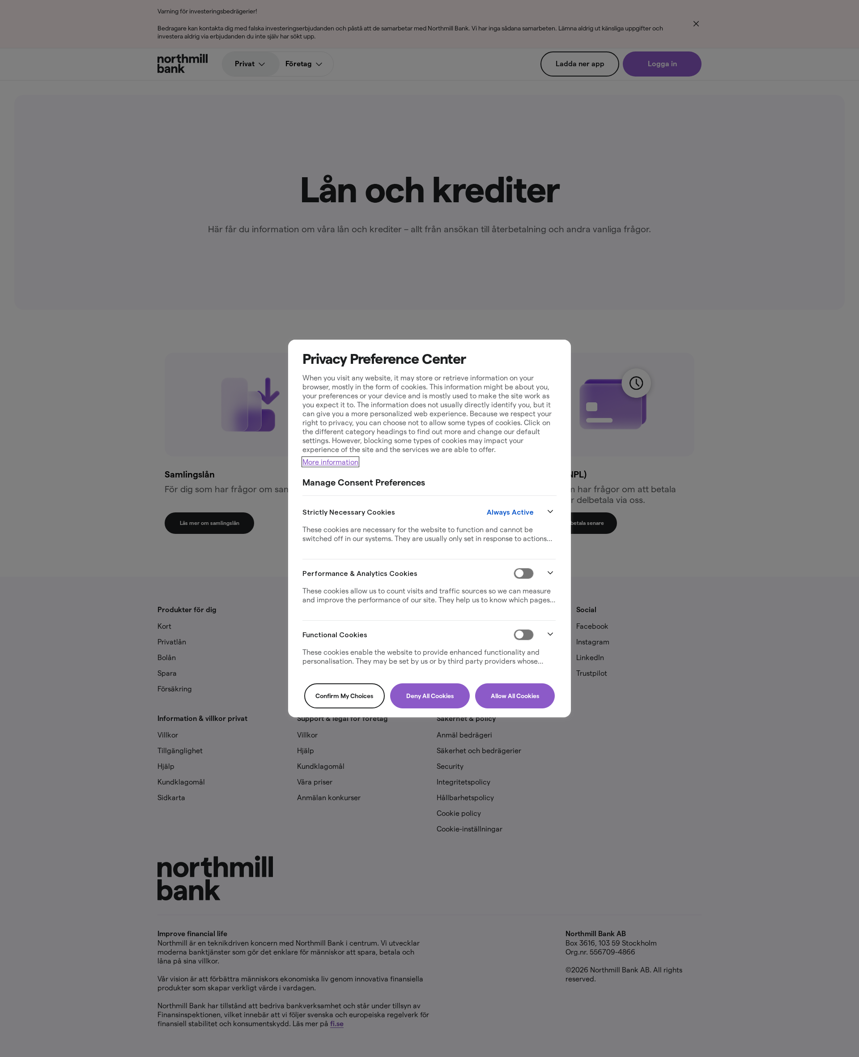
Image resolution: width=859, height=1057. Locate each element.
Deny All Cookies (430, 695)
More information (330, 461)
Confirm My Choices (344, 695)
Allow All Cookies (515, 695)
